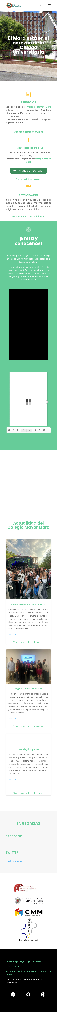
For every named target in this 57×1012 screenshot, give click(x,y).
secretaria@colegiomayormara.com (23, 961)
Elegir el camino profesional (28, 689)
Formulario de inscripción (28, 170)
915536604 (14, 966)
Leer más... (13, 634)
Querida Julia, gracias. (28, 764)
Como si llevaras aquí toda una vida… (28, 592)
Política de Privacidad (28, 971)
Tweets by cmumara (15, 861)
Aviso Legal (11, 971)
